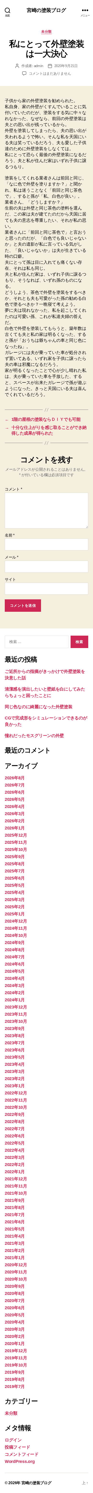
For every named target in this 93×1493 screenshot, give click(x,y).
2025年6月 (15, 878)
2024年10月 (16, 935)
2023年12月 (16, 1007)
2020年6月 (15, 1307)
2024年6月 (15, 964)
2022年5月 (15, 1143)
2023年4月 (15, 1064)
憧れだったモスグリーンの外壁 (34, 735)
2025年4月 (15, 892)
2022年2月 (15, 1164)
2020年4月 (15, 1322)
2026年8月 (15, 778)
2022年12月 (16, 1093)
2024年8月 (15, 949)
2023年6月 (15, 1050)
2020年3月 (15, 1329)
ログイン (13, 1440)
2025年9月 (15, 856)
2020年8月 (15, 1293)
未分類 (46, 31)
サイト (10, 579)
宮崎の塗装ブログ (46, 10)
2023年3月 (15, 1071)
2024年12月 (16, 921)
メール (11, 557)
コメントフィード (22, 1454)
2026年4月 (15, 806)
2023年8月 (15, 1035)
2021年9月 (15, 1200)
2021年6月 (15, 1221)
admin (38, 66)
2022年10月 (16, 1107)
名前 (10, 535)
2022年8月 (15, 1121)
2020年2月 (15, 1336)
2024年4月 (15, 978)
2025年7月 (15, 871)
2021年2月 (15, 1250)
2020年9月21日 (66, 66)
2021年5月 (15, 1229)
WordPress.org (20, 1461)
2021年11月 (16, 1186)
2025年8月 (15, 863)
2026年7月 (15, 785)
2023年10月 (16, 1021)
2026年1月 (15, 828)
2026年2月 (15, 820)
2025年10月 (16, 849)
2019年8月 (15, 1379)
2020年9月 (15, 1286)
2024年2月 (15, 992)
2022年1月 (15, 1171)
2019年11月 (16, 1358)
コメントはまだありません (50, 73)
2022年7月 (15, 1128)
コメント (13, 489)
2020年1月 (15, 1343)
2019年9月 (15, 1372)
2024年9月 (15, 942)
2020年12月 (16, 1264)
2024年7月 (15, 957)
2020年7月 (15, 1300)
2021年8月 (15, 1207)
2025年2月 (15, 906)
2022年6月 (15, 1136)
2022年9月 (15, 1114)
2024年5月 (15, 971)
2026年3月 (15, 813)
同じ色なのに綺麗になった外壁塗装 (38, 706)
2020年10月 (16, 1279)
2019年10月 (16, 1365)
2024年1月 (15, 999)
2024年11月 (16, 928)
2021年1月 (15, 1257)
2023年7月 (15, 1042)
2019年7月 (15, 1386)
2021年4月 (15, 1236)
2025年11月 (16, 842)
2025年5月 (15, 885)
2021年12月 (16, 1178)
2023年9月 (15, 1028)
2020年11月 (16, 1272)
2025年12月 (16, 835)
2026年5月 (15, 799)
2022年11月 (16, 1100)
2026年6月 (15, 792)
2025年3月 (15, 899)
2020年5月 (15, 1315)
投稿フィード (17, 1447)
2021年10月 (16, 1193)
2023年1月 (15, 1085)
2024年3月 (15, 985)
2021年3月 (15, 1243)
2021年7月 (15, 1214)
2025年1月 (15, 914)
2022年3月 (15, 1157)
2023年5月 (15, 1057)
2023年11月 (16, 1014)
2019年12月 (16, 1350)
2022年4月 (15, 1150)
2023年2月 (15, 1078)
